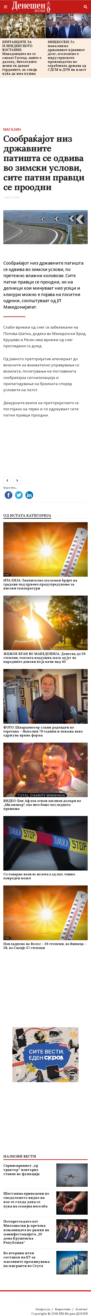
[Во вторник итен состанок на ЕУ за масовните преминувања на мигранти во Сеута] (72, 1262)
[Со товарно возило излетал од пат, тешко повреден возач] (45, 843)
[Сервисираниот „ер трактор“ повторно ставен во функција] (72, 1175)
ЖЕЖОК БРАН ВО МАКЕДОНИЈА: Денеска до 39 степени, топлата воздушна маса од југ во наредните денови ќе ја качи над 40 (44, 658)
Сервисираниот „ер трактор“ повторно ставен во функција (21, 1169)
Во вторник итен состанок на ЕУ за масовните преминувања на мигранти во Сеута (26, 1259)
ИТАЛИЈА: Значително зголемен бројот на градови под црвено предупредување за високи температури (40, 584)
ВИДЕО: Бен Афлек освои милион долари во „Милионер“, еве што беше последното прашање (42, 805)
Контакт (82, 1309)
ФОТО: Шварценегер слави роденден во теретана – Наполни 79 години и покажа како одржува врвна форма (43, 731)
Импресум (43, 1309)
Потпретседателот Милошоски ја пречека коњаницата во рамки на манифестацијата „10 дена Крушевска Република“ (26, 1232)
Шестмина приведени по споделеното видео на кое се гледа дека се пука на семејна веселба (26, 1199)
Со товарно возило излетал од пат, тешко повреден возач (39, 876)
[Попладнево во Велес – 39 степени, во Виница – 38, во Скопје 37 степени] (45, 913)
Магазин (12, 129)
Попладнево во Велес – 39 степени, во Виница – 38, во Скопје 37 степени (45, 946)
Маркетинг (63, 1309)
